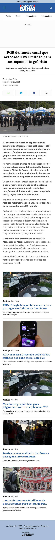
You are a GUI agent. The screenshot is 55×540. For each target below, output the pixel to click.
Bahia (8, 16)
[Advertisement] (27, 34)
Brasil (18, 16)
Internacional (30, 16)
